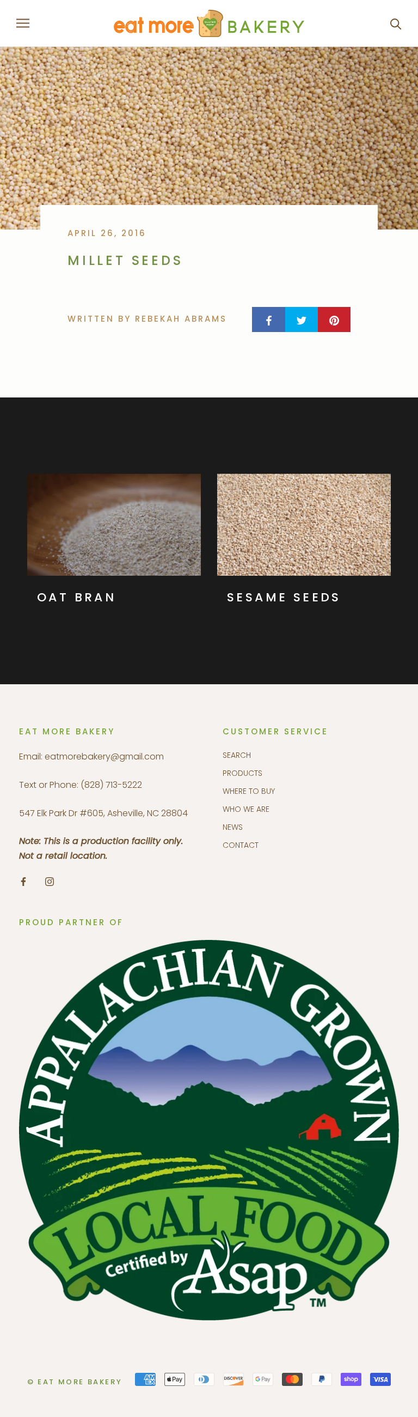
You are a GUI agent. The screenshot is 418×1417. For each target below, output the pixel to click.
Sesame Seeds (284, 597)
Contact (241, 845)
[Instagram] (49, 881)
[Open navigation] (22, 23)
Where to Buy (249, 791)
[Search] (396, 23)
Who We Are (246, 809)
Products (242, 773)
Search (237, 755)
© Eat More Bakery (74, 1382)
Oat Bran (76, 597)
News (233, 827)
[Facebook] (23, 881)
